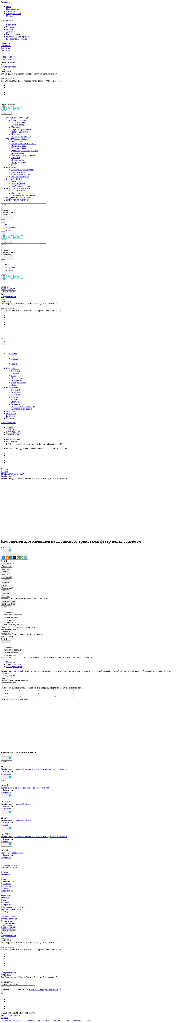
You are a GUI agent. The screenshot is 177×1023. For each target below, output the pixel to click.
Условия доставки (9, 919)
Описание (10, 662)
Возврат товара (13, 34)
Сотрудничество (13, 13)
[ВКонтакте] (3, 557)
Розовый (5, 583)
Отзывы (9, 16)
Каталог (4, 872)
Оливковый (6, 580)
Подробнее (6, 774)
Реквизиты (11, 25)
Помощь (4, 912)
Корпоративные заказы (16, 39)
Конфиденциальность (10, 1015)
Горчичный (6, 593)
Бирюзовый (6, 566)
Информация (7, 891)
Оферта (4, 1017)
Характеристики (13, 664)
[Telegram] (25, 557)
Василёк (5, 569)
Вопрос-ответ (7, 921)
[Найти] (10, 217)
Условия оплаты (8, 916)
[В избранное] (6, 551)
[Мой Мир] (10, 557)
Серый (4, 585)
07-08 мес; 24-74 (8, 601)
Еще (14, 165)
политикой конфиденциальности (43, 989)
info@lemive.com (8, 67)
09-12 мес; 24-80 (8, 604)
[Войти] (2, 334)
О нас (8, 6)
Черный (5, 591)
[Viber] (18, 557)
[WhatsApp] (21, 557)
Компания (5, 874)
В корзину (6, 607)
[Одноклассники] (7, 557)
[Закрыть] (3, 343)
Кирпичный (6, 577)
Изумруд (5, 574)
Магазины (10, 27)
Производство (12, 9)
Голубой (5, 572)
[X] (14, 557)
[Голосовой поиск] (4, 217)
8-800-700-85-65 (8, 57)
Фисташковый (7, 588)
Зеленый (5, 596)
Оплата (9, 29)
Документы (11, 11)
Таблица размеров (14, 666)
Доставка (10, 32)
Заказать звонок (8, 62)
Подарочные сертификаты (18, 36)
